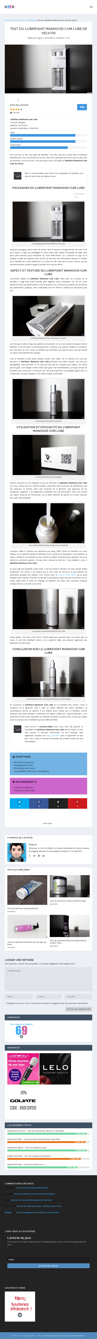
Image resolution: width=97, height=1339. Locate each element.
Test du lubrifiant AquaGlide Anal (22, 908)
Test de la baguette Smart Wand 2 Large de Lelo (37, 1212)
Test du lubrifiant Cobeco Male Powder (68, 901)
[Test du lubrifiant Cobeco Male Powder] (70, 886)
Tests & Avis (19, 20)
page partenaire (53, 735)
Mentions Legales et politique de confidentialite (63, 1335)
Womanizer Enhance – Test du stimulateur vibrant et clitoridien (35, 1131)
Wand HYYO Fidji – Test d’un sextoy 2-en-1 (26, 1164)
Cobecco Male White (67, 575)
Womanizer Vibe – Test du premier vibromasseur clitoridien (33, 1139)
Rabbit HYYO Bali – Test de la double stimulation (29, 1156)
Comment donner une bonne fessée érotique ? (34, 1194)
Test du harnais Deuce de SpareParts (32, 1188)
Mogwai (39, 38)
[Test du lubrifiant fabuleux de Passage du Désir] (27, 927)
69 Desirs (9, 20)
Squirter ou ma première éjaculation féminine (31, 1200)
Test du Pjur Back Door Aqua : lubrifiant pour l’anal (38, 1206)
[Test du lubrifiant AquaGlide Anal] (27, 890)
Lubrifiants (31, 20)
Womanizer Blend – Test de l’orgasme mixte (26, 1147)
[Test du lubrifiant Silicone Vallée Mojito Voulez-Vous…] (70, 926)
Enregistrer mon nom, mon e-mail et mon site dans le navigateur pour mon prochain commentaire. (47, 1003)
